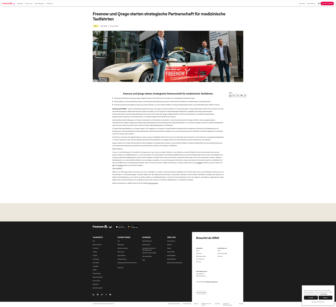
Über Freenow (311, 3)
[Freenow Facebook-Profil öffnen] (97, 294)
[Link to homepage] (8, 3)
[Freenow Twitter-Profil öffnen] (106, 294)
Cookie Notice (323, 294)
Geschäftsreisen (39, 3)
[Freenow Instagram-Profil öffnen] (101, 294)
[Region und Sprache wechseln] (319, 3)
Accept (311, 297)
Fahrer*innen (28, 3)
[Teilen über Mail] (241, 95)
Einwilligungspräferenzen (174, 303)
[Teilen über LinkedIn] (230, 95)
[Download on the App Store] (120, 226)
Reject (325, 297)
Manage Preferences (318, 301)
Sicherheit (302, 3)
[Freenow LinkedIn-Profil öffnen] (93, 294)
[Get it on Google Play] (133, 226)
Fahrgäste (20, 3)
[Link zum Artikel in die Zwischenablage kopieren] (245, 95)
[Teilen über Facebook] (237, 95)
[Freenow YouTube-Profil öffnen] (110, 294)
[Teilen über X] (233, 95)
